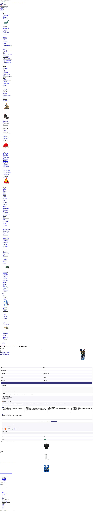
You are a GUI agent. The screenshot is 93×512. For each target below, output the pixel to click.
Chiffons (4, 283)
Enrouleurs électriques (5, 252)
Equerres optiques (5, 67)
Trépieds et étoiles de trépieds (6, 74)
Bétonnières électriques (6, 208)
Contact (3, 498)
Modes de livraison (4, 500)
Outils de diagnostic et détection (6, 95)
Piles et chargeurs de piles (6, 253)
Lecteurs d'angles (5, 93)
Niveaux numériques (5, 337)
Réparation (3, 342)
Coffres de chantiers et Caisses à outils (7, 54)
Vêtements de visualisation (6, 137)
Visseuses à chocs (5, 204)
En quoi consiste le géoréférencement (6, 502)
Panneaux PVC (5, 177)
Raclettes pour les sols (5, 18)
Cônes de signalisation (5, 155)
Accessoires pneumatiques (6, 228)
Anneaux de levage (5, 272)
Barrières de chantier (5, 152)
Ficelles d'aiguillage (5, 15)
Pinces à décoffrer (5, 30)
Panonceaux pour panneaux (6, 173)
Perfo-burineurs (5, 198)
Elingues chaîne (5, 275)
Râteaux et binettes (5, 41)
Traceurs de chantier (5, 90)
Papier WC (4, 288)
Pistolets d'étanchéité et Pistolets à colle (7, 46)
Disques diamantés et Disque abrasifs (7, 59)
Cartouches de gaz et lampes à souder (7, 44)
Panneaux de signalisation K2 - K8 (7, 172)
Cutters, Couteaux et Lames (6, 58)
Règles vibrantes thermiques (6, 245)
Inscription (3, 491)
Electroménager (5, 260)
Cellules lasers (4, 79)
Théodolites (4, 338)
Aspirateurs (4, 189)
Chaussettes (4, 130)
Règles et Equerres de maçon (6, 31)
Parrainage (3, 495)
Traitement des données (4, 493)
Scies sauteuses (5, 202)
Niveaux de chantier (5, 336)
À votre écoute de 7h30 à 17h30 (5, 354)
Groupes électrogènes (5, 240)
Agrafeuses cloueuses (5, 57)
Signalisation (3, 150)
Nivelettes (4, 69)
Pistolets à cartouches (5, 234)
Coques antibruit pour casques (6, 122)
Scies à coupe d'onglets (6, 221)
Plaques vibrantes (5, 243)
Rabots (4, 200)
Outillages (3, 504)
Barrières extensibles (5, 153)
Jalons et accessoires (5, 68)
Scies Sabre (4, 223)
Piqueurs (4, 217)
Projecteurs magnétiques (6, 166)
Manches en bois (5, 34)
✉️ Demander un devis (54, 421)
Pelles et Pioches (5, 51)
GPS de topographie (5, 333)
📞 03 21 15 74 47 (48, 421)
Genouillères (4, 135)
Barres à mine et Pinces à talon (6, 27)
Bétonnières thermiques (6, 238)
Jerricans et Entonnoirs (5, 29)
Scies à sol (4, 319)
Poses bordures (5, 279)
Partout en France (4, 353)
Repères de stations (5, 101)
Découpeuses (4, 194)
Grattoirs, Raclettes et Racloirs (6, 48)
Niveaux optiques (5, 84)
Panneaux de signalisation (6, 324)
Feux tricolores (5, 323)
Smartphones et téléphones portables (7, 76)
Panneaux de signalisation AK (6, 170)
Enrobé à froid (5, 284)
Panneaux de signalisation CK (6, 171)
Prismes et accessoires (5, 72)
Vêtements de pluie (5, 136)
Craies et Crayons (5, 89)
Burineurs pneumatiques (6, 230)
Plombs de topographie (5, 71)
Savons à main (5, 291)
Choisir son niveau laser (4, 501)
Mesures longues (5, 94)
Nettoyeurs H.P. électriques (6, 214)
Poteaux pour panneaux (6, 174)
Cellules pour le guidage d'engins (7, 80)
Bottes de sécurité (5, 129)
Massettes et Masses (5, 50)
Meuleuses (4, 196)
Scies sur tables (5, 224)
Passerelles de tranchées (6, 157)
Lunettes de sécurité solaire (6, 133)
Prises (4, 254)
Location (3, 293)
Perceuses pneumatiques (6, 232)
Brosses (4, 16)
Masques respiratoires (5, 139)
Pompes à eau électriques (6, 218)
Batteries (4, 78)
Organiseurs (4, 55)
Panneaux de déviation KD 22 (6, 169)
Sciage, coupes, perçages (6, 56)
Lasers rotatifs (4, 335)
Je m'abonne (2, 484)
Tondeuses (4, 43)
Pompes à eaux (5, 244)
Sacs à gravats (4, 263)
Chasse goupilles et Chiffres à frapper (7, 45)
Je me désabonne (3, 485)
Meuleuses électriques (5, 213)
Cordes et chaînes (5, 273)
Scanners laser (4, 85)
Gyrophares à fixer (5, 164)
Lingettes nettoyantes (5, 287)
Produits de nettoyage (5, 290)
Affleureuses (4, 206)
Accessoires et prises (5, 161)
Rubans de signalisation (6, 158)
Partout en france (4, 479)
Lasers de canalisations (5, 334)
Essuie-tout (4, 285)
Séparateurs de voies (5, 159)
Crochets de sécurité (5, 274)
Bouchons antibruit (5, 121)
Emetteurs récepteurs (5, 75)
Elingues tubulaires (5, 276)
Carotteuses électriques (5, 210)
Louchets (4, 39)
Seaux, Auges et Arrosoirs (6, 32)
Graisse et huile (5, 286)
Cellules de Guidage (5, 332)
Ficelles (4, 98)
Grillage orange (5, 156)
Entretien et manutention (4, 249)
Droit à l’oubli (3, 494)
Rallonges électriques (5, 256)
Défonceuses (4, 195)
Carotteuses (4, 192)
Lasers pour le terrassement (6, 83)
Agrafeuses (4, 188)
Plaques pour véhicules (5, 162)
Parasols (4, 70)
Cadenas (4, 53)
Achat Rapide (3, 343)
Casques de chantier (5, 125)
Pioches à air (4, 233)
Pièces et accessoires (5, 242)
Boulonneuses (4, 191)
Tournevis (4, 63)
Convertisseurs (5, 251)
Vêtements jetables (5, 138)
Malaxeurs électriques (5, 212)
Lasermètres (4, 92)
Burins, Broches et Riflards (6, 28)
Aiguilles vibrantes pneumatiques (7, 229)
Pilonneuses (4, 317)
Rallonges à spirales (5, 255)
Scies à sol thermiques (5, 246)
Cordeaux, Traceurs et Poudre (6, 88)
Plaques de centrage (5, 100)
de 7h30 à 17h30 (4, 480)
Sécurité (3, 505)
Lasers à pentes (5, 81)
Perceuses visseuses (5, 311)
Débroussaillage (5, 38)
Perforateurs (4, 216)
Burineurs (4, 209)
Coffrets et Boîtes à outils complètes (7, 62)
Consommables (5, 259)
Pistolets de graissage (5, 235)
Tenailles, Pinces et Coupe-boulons (7, 60)
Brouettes (4, 261)
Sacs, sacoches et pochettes (6, 73)
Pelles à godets (5, 278)
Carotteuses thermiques (6, 239)
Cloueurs (4, 193)
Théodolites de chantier (6, 86)
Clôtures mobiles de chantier (6, 154)
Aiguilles (4, 295)
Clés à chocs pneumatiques (6, 231)
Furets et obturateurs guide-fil (6, 14)
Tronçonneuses (5, 203)
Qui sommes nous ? (4, 497)
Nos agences (1, 8)
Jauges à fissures (5, 99)
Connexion (3, 492)
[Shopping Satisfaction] (3, 1)
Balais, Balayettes (5, 17)
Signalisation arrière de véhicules (7, 167)
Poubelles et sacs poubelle (6, 289)
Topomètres (4, 96)
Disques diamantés (5, 316)
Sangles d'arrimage (5, 280)
